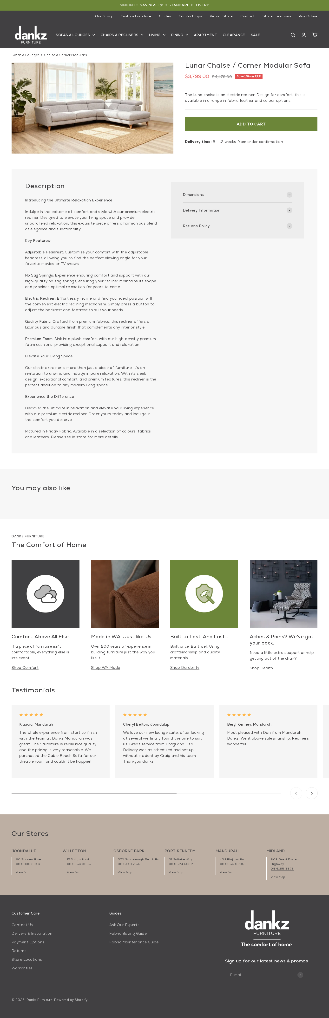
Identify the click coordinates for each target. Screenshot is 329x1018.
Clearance (234, 35)
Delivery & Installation (32, 933)
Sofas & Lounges (73, 35)
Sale (255, 35)
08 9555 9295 (232, 864)
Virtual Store (221, 16)
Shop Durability (184, 667)
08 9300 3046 (28, 864)
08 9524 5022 (181, 864)
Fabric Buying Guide (128, 933)
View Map (23, 872)
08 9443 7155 (129, 864)
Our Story (104, 16)
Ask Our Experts (124, 924)
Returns (19, 950)
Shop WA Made (105, 667)
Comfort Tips (190, 16)
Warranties (22, 968)
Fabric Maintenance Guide (134, 942)
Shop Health (261, 668)
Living (155, 35)
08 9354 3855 (79, 864)
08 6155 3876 (282, 868)
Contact (247, 16)
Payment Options (28, 942)
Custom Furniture (136, 16)
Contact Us (22, 924)
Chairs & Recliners (119, 35)
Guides (165, 16)
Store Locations (277, 16)
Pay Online (308, 16)
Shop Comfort (25, 667)
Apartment (205, 35)
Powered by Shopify (70, 1000)
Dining (177, 35)
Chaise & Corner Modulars (65, 55)
